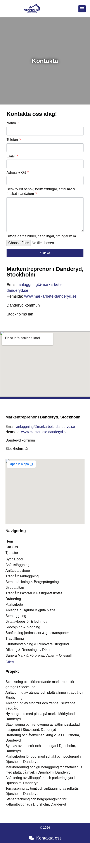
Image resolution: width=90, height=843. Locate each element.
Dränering (13, 599)
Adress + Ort (17, 172)
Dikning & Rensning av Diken (28, 650)
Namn (12, 123)
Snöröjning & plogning (22, 627)
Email (11, 156)
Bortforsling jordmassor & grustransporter (37, 633)
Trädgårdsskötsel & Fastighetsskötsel (34, 593)
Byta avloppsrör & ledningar (26, 621)
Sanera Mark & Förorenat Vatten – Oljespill (38, 655)
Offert (9, 662)
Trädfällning (14, 638)
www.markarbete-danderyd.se (50, 296)
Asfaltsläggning (17, 565)
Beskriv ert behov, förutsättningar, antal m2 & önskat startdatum (41, 191)
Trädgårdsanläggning (22, 576)
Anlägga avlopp (17, 570)
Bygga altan (14, 587)
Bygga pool (14, 559)
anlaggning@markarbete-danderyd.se (45, 426)
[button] (82, 8)
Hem (9, 541)
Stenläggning (15, 616)
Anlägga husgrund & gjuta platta (30, 610)
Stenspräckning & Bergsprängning (32, 582)
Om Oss (11, 547)
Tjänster (11, 553)
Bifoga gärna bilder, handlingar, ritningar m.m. (42, 236)
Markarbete (14, 604)
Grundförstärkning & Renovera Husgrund (37, 644)
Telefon (13, 140)
